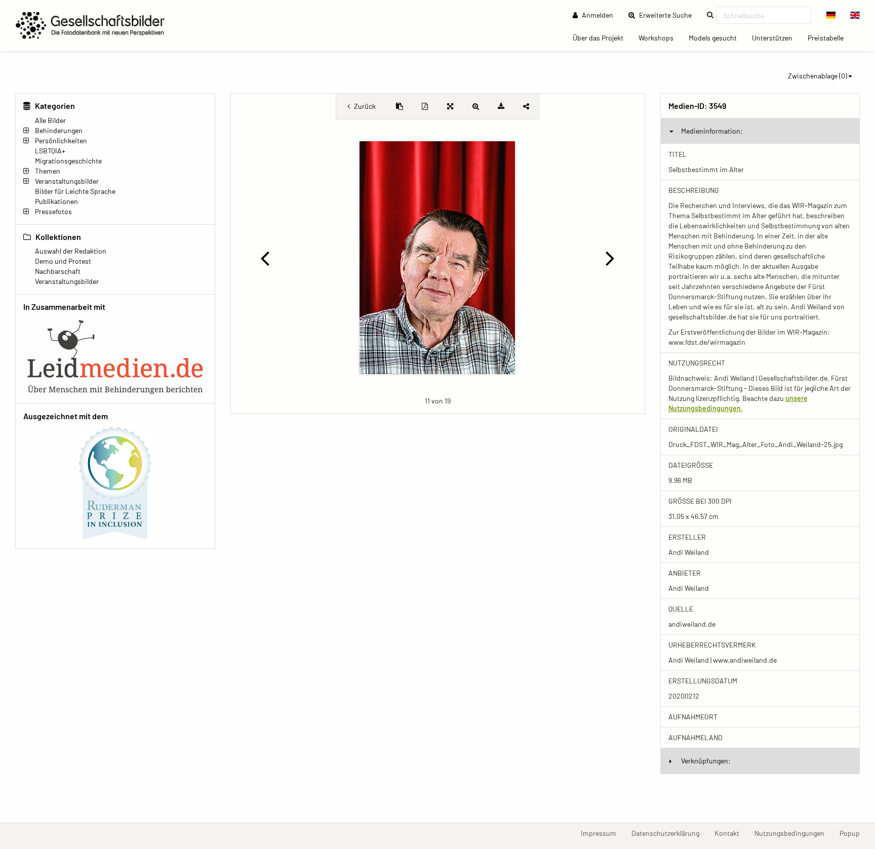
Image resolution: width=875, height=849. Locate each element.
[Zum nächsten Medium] (610, 258)
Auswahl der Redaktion (70, 251)
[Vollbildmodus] (450, 106)
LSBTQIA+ (50, 150)
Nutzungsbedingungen (793, 832)
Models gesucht (716, 37)
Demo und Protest (63, 261)
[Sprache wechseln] (831, 15)
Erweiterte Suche (668, 14)
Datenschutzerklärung (669, 832)
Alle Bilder (50, 120)
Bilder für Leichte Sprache (75, 191)
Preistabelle (829, 37)
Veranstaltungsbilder (67, 181)
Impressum (602, 832)
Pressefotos (53, 211)
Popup (853, 832)
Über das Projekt (602, 37)
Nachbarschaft (58, 271)
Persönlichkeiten (61, 140)
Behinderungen (59, 130)
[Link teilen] (526, 106)
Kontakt (730, 832)
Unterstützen (776, 37)
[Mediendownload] (500, 106)
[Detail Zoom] (475, 106)
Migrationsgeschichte (68, 160)
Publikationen (56, 201)
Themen (47, 171)
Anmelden (596, 15)
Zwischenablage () (817, 75)
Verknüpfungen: (706, 760)
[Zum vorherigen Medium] (264, 258)
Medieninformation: (712, 131)
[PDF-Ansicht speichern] (424, 106)
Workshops (660, 37)
